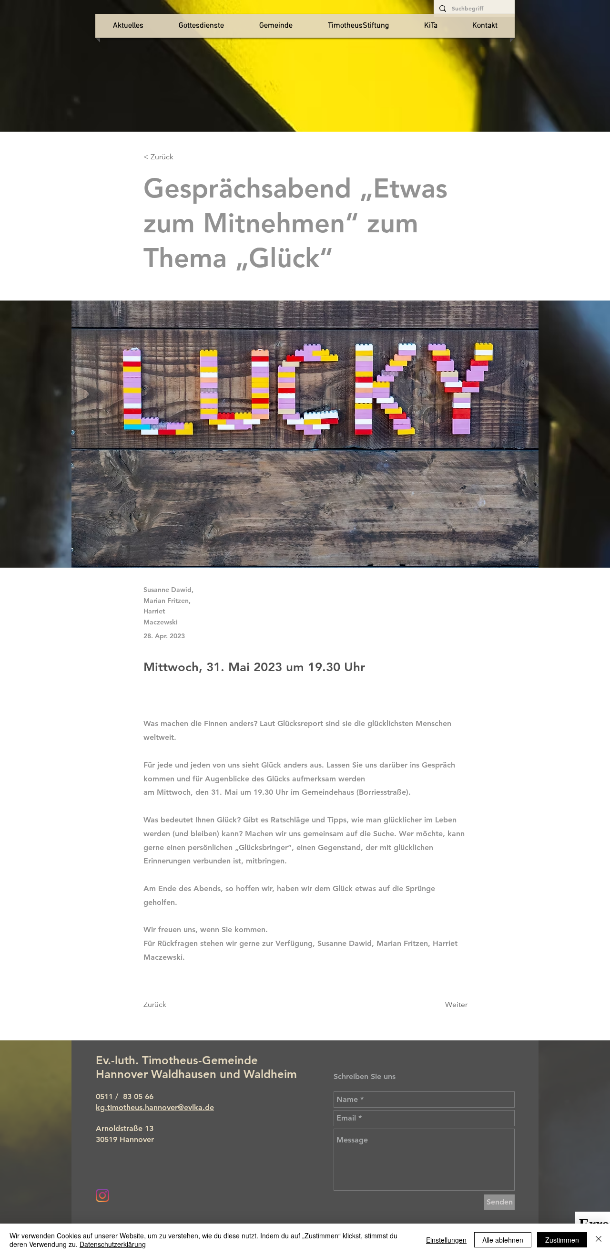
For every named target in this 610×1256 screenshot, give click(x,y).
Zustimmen (562, 1240)
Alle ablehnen (502, 1240)
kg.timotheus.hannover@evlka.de (155, 1107)
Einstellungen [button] (446, 1240)
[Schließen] (598, 1239)
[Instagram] (102, 1195)
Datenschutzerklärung (113, 1244)
